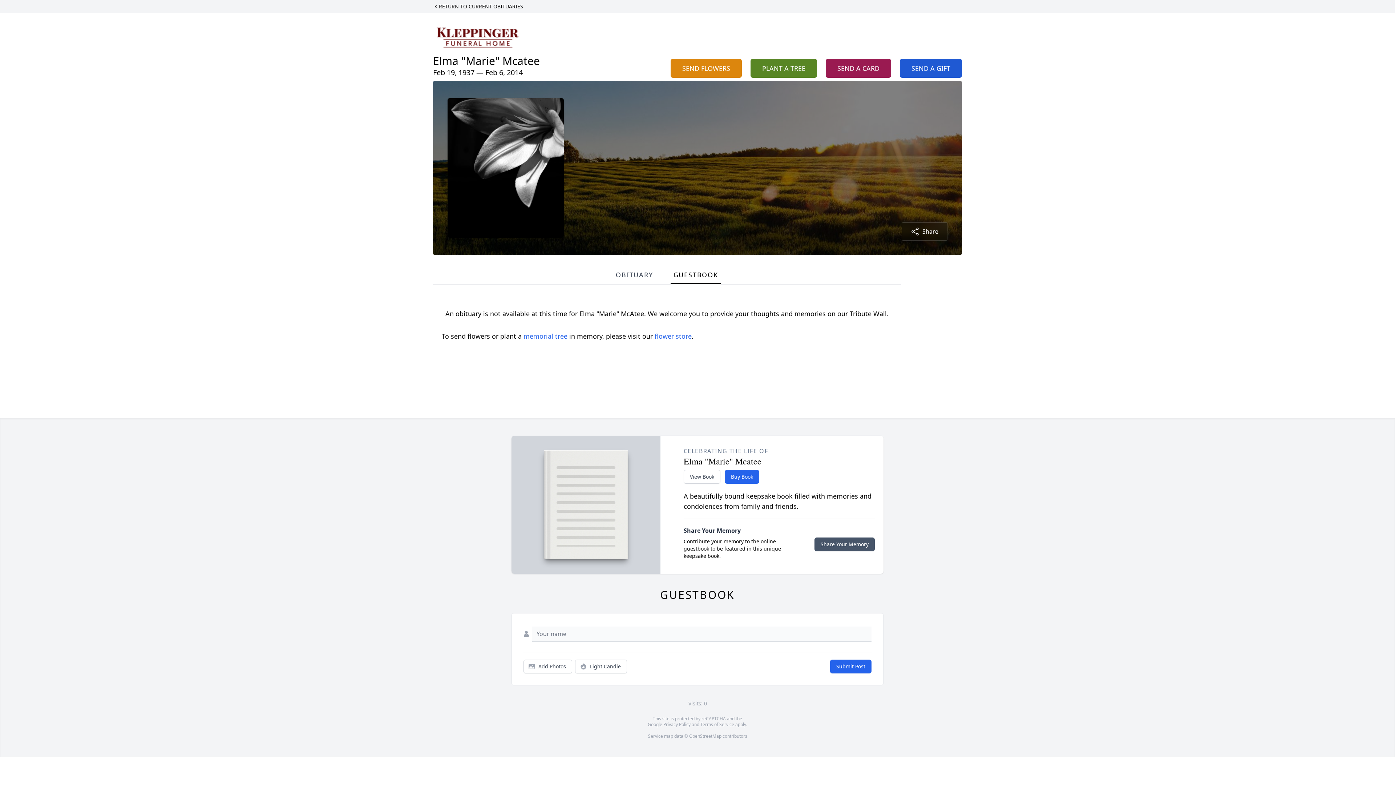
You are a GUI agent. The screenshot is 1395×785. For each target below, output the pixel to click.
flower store (673, 336)
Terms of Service (717, 724)
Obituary (634, 274)
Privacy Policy (677, 724)
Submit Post (850, 666)
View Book (702, 476)
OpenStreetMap (705, 736)
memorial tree (545, 336)
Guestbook (696, 274)
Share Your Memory (845, 544)
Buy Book (742, 476)
